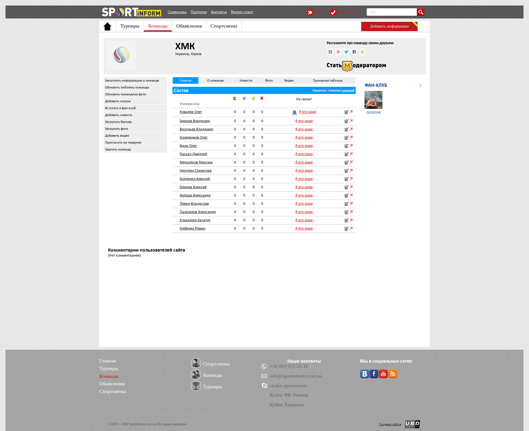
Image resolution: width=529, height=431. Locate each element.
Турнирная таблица (327, 80)
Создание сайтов (390, 424)
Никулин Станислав (196, 170)
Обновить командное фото (125, 94)
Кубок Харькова (287, 404)
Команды (158, 26)
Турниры (129, 26)
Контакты (219, 12)
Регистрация (348, 12)
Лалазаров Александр (198, 212)
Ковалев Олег (191, 112)
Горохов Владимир (195, 121)
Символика (177, 12)
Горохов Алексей (193, 187)
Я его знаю (307, 112)
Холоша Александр (195, 195)
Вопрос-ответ (242, 12)
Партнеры (199, 12)
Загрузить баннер (118, 122)
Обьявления (189, 26)
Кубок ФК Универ (289, 395)
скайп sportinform (288, 385)
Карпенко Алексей (195, 179)
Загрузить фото (116, 129)
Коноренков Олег (194, 137)
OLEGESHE (373, 112)
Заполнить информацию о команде (132, 80)
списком (334, 90)
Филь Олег (188, 146)
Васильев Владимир (196, 129)
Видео (289, 80)
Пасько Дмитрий (193, 154)
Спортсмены (223, 26)
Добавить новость (118, 115)
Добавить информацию (389, 26)
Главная (185, 80)
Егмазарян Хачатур (195, 220)
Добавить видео (117, 136)
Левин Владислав (194, 203)
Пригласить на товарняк (123, 142)
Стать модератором (356, 66)
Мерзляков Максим (196, 162)
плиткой (348, 90)
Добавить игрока (118, 101)
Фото (269, 80)
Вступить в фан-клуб (120, 108)
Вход (319, 12)
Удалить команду (118, 149)
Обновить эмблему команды (127, 87)
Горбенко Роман (192, 228)
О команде (215, 80)
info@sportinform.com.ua (296, 376)
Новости (246, 80)
